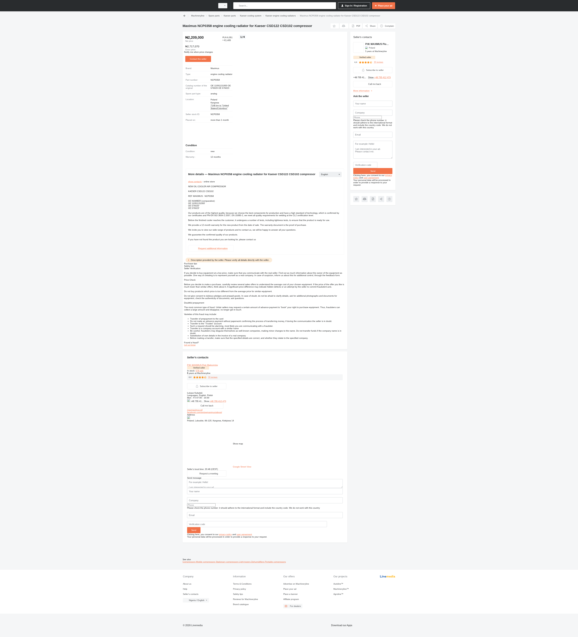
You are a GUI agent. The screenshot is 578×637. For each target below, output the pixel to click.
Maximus (215, 68)
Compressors (189, 562)
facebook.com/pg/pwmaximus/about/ (204, 412)
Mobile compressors (206, 562)
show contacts (195, 181)
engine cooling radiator (221, 74)
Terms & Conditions (242, 584)
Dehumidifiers (258, 562)
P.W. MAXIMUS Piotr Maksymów (202, 365)
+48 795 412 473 (218, 401)
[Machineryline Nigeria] (198, 6)
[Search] (236, 6)
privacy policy (225, 534)
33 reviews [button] (213, 377)
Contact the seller (198, 59)
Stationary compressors (227, 562)
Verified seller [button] (199, 368)
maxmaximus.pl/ (195, 410)
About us (187, 584)
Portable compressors (275, 562)
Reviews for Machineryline (245, 599)
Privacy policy (239, 589)
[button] (334, 26)
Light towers (245, 562)
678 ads (199, 371)
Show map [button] (238, 443)
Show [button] (207, 401)
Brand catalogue (241, 604)
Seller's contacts (190, 594)
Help (185, 589)
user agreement (244, 534)
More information (361, 91)
